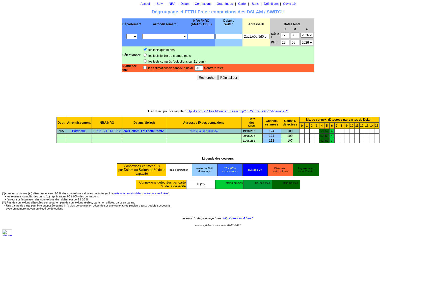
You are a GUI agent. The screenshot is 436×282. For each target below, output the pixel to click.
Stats (255, 4)
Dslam (185, 4)
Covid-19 (289, 4)
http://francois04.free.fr (238, 218)
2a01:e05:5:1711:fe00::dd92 (143, 131)
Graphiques (225, 4)
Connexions (203, 4)
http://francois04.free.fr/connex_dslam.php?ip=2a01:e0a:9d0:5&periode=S (237, 111)
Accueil (146, 4)
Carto (242, 4)
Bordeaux (79, 131)
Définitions (271, 4)
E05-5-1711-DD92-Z (107, 131)
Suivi (160, 4)
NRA (172, 4)
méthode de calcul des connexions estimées (141, 193)
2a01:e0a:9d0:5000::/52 (203, 131)
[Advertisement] (218, 94)
